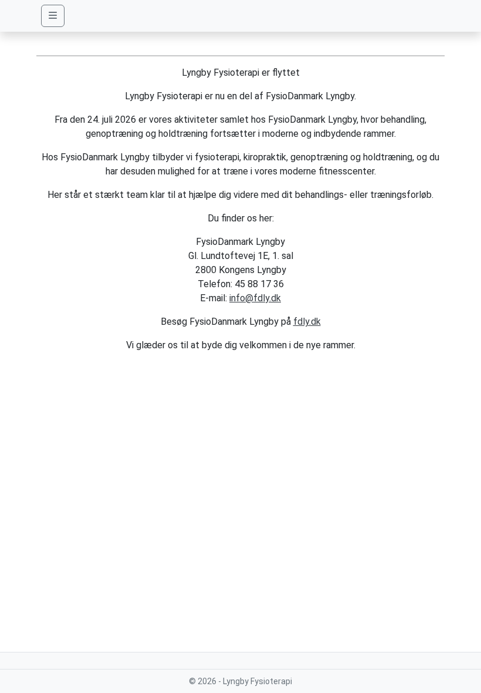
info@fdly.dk (255, 298)
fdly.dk (307, 321)
